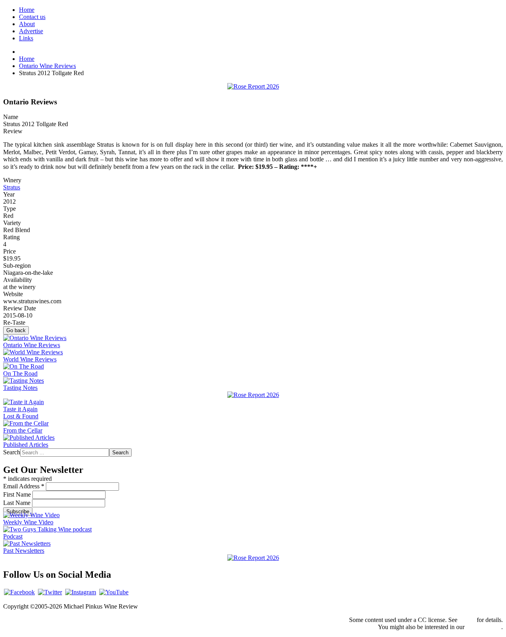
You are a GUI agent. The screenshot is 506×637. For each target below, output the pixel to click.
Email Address (23, 486)
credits (467, 619)
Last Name (17, 502)
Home (26, 9)
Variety (12, 222)
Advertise (31, 31)
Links (26, 38)
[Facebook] (19, 592)
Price (9, 251)
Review (13, 131)
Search (11, 452)
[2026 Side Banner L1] (253, 394)
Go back (16, 330)
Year (9, 194)
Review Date (19, 308)
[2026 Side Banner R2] (253, 557)
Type (9, 208)
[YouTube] (113, 592)
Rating (11, 237)
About (27, 24)
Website (13, 294)
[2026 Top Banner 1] (253, 86)
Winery (12, 180)
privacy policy (483, 627)
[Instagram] (80, 592)
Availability (17, 279)
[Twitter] (50, 592)
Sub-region (17, 265)
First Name (17, 494)
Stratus (11, 187)
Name (10, 116)
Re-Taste (14, 322)
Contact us (32, 16)
